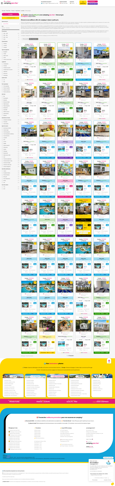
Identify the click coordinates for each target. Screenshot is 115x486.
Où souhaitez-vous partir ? (46, 1)
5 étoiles (11, 47)
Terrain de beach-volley (11, 160)
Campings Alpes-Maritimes (53, 387)
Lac (11, 79)
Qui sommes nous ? (90, 430)
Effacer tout (10, 18)
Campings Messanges (8, 383)
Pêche (11, 180)
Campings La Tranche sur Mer (10, 392)
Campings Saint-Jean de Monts (10, 395)
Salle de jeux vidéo (11, 155)
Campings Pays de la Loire (76, 392)
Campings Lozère (52, 393)
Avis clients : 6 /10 (38, 442)
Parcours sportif (11, 145)
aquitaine (28, 59)
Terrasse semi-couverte (11, 69)
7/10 (11, 186)
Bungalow (11, 51)
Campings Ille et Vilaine (31, 395)
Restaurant (11, 107)
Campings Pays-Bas (97, 390)
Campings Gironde (30, 383)
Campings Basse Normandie (76, 383)
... (34, 439)
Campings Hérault (52, 380)
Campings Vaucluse (52, 392)
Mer (11, 81)
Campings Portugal (97, 383)
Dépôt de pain (11, 103)
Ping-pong (11, 147)
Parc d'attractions (11, 178)
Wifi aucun (11, 73)
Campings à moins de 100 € (14, 430)
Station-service (11, 111)
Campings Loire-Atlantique (31, 388)
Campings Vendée (30, 380)
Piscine (11, 149)
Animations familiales (11, 119)
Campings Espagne (97, 382)
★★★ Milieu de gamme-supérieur (67, 433)
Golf (11, 139)
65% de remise (37, 436)
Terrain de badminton (11, 158)
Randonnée (11, 153)
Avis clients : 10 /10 (38, 449)
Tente (11, 57)
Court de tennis (11, 135)
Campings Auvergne (75, 380)
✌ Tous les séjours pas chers (66, 444)
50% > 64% (11, 37)
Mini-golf (11, 176)
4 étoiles (11, 45)
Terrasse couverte (11, 67)
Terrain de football (11, 162)
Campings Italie (96, 385)
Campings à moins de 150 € (15, 431)
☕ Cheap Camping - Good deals (66, 445)
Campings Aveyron (52, 395)
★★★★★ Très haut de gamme (66, 436)
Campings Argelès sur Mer (9, 382)
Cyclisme (11, 137)
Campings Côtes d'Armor (31, 393)
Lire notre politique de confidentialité (96, 471)
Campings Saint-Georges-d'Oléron (11, 393)
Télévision (11, 71)
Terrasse (11, 65)
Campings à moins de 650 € (14, 447)
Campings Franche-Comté (76, 388)
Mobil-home (11, 55)
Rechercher (83, 3)
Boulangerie (11, 98)
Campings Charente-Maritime (32, 385)
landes (31, 59)
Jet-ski (11, 141)
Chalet (11, 53)
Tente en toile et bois (11, 59)
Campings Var (51, 388)
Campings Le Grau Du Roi (9, 387)
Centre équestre (11, 131)
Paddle (11, 143)
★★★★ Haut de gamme (65, 435)
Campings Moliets (7, 385)
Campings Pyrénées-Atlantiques (33, 387)
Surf (11, 157)
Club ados (11, 121)
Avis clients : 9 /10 (38, 447)
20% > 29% (11, 33)
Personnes (72, 1)
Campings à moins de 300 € (14, 436)
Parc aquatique (11, 86)
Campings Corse (74, 387)
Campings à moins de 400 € (14, 439)
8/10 (11, 188)
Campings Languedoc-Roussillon (77, 390)
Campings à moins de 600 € (14, 446)
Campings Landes (30, 382)
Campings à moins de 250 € (15, 435)
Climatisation (11, 63)
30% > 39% (11, 35)
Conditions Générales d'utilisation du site (94, 433)
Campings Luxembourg (97, 388)
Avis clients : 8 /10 (37, 445)
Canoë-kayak (11, 130)
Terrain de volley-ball (11, 164)
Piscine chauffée (11, 88)
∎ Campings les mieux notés (40, 441)
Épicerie (11, 115)
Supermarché (11, 113)
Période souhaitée (63, 1)
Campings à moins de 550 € (14, 444)
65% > (11, 39)
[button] (112, 484)
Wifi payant (11, 75)
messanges (29, 61)
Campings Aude (51, 385)
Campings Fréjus (7, 380)
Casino (11, 171)
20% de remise (37, 430)
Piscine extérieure (11, 91)
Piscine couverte (11, 89)
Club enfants (11, 123)
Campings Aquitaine (75, 382)
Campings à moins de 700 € (15, 449)
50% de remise (37, 435)
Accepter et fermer (107, 479)
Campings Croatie (96, 387)
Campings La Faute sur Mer (9, 390)
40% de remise (37, 433)
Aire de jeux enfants (11, 128)
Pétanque (11, 151)
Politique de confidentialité (91, 431)
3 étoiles (11, 43)
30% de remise (37, 431)
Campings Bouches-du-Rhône (54, 390)
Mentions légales (89, 435)
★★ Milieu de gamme (64, 431)
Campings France (96, 380)
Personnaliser (95, 479)
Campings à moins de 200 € (14, 433)
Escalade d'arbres (11, 172)
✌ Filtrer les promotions (39, 438)
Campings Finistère (30, 392)
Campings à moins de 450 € (15, 441)
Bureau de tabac (11, 102)
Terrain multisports (11, 166)
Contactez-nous (89, 436)
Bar (11, 96)
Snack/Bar (11, 109)
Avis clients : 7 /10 (37, 444)
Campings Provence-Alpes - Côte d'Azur (79, 393)
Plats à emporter (11, 105)
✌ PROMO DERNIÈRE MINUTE (83, 235)
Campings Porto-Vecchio (9, 388)
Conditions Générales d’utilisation (28, 479)
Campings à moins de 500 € (14, 443)
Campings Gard (51, 382)
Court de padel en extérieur (11, 133)
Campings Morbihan (30, 390)
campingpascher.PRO (64, 441)
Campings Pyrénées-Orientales (54, 383)
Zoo (11, 182)
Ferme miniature (11, 174)
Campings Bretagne (75, 385)
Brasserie (11, 100)
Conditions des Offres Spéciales (8, 476)
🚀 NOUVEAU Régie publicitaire (66, 439)
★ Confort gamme (64, 430)
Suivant (71, 355)
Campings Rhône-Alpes (75, 395)
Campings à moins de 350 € (14, 438)
